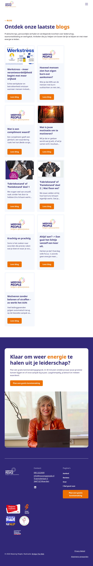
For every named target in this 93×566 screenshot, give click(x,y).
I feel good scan (69, 486)
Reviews (66, 478)
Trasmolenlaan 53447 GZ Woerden (41, 480)
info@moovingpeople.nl (44, 476)
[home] (10, 4)
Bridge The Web (38, 554)
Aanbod (66, 473)
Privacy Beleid (80, 551)
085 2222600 (39, 472)
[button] (86, 4)
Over (65, 482)
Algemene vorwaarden (79, 557)
